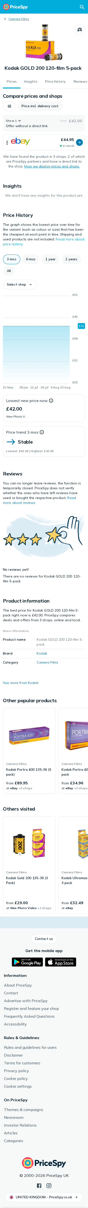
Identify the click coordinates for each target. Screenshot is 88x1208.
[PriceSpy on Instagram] (49, 1185)
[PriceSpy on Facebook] (39, 1185)
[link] (29, 751)
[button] (9, 106)
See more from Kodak (20, 683)
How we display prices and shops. (52, 166)
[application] (44, 342)
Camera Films (19, 19)
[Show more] (7, 142)
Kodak (42, 653)
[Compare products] (79, 29)
